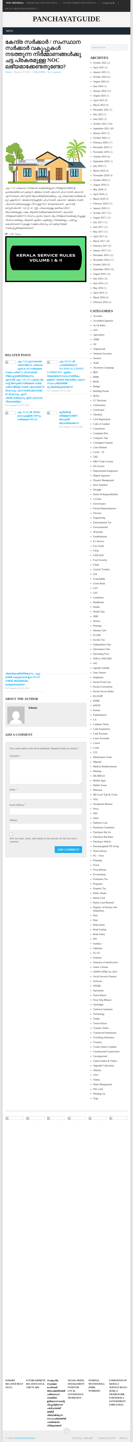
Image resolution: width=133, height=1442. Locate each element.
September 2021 (101, 128)
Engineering (99, 518)
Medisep (97, 771)
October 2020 (100, 138)
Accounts (97, 316)
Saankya (97, 943)
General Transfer (101, 569)
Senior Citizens (100, 967)
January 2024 (99, 91)
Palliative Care (100, 823)
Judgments (98, 677)
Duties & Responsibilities (105, 494)
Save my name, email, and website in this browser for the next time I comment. (43, 840)
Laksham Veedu (101, 724)
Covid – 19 (98, 452)
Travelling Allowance (103, 1037)
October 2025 (100, 63)
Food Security (100, 560)
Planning (97, 860)
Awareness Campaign (103, 367)
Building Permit (101, 391)
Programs (98, 884)
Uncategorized (100, 1056)
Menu (9, 31)
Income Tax (99, 640)
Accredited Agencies (103, 320)
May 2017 (98, 231)
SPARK (97, 986)
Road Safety (99, 934)
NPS (95, 813)
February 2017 (100, 246)
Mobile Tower (100, 785)
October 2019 (100, 156)
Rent (95, 915)
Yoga (95, 1098)
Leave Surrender (101, 738)
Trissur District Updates (105, 1047)
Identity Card (99, 630)
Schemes (97, 957)
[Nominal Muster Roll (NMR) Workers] (97, 1246)
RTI (95, 939)
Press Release (99, 869)
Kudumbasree (100, 715)
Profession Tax (100, 879)
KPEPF (97, 705)
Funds (96, 564)
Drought (97, 489)
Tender (96, 1018)
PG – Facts (98, 855)
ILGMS (97, 635)
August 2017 (99, 217)
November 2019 (101, 152)
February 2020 (100, 142)
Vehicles (97, 1070)
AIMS (96, 339)
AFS (95, 330)
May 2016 (98, 288)
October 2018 (100, 180)
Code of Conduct (101, 424)
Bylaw (96, 396)
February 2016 (100, 302)
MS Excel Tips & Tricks (105, 794)
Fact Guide (98, 546)
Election (97, 513)
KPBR (42, 72)
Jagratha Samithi (101, 668)
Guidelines (98, 597)
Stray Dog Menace (102, 1000)
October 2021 (100, 124)
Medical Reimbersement (105, 766)
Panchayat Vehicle (102, 841)
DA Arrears (98, 466)
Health (96, 607)
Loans (96, 747)
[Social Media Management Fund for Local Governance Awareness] (77, 1246)
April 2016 (98, 292)
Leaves (96, 743)
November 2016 (101, 260)
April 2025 (98, 67)
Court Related (100, 447)
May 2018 (98, 189)
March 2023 (99, 105)
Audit (96, 363)
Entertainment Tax (102, 522)
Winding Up (99, 1093)
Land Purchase (100, 733)
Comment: (15, 755)
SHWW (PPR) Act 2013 (105, 971)
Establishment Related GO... (80, 3)
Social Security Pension (104, 976)
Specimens (98, 990)
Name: (13, 789)
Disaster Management (103, 480)
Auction (97, 358)
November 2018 (101, 175)
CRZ (95, 457)
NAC (95, 799)
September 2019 (101, 161)
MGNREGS (99, 776)
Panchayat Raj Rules (103, 837)
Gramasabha (99, 579)
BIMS (96, 377)
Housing (97, 625)
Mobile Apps (99, 780)
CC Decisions (99, 400)
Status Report (99, 995)
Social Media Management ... (22, 8)
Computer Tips (100, 438)
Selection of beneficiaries (105, 962)
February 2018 (100, 203)
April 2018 (98, 194)
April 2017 (98, 236)
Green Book (99, 583)
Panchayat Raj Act (102, 832)
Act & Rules (99, 325)
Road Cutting (99, 929)
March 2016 (99, 297)
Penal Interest (100, 851)
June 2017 (98, 227)
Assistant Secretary (102, 353)
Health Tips (99, 611)
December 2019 (101, 147)
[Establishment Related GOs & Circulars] (35, 1246)
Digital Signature (101, 475)
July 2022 (98, 114)
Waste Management (102, 1084)
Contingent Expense (103, 442)
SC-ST (96, 953)
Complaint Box (100, 433)
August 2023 (99, 95)
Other (96, 818)
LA (94, 719)
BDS (95, 372)
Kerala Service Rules (103, 691)
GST (95, 588)
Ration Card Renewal (103, 902)
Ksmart (96, 710)
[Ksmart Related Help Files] (15, 1246)
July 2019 (98, 166)
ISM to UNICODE (102, 658)
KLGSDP (98, 696)
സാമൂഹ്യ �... (109, 3)
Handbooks (98, 602)
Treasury (97, 1042)
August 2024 (99, 81)
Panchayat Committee (103, 827)
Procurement (99, 874)
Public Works (99, 893)
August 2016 (99, 274)
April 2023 (98, 100)
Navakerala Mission (102, 804)
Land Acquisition (101, 729)
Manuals (97, 762)
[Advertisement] (45, 100)
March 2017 (99, 241)
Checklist (97, 414)
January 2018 (99, 208)
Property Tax (99, 888)
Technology (99, 1014)
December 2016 (101, 255)
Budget (96, 386)
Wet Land (98, 1089)
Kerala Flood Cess (102, 682)
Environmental (100, 527)
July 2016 (98, 278)
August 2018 (99, 185)
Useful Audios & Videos (105, 1061)
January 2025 (99, 72)
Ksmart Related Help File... (42, 3)
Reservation (99, 925)
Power (96, 865)
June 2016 (98, 283)
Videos (96, 1079)
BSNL (96, 381)
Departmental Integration (105, 471)
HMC (96, 616)
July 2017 (98, 222)
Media (123, 1438)
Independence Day (102, 644)
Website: (14, 820)
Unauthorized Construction (106, 1051)
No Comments (54, 72)
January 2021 (99, 133)
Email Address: (18, 804)
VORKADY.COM (106, 1438)
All (94, 344)
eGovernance (99, 503)
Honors (96, 621)
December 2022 (101, 109)
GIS (95, 574)
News (96, 808)
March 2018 (99, 199)
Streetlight (98, 1004)
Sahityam (97, 948)
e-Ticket (97, 499)
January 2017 (99, 250)
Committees (99, 428)
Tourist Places (100, 1023)
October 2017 (100, 213)
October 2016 (100, 264)
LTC (95, 752)
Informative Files (101, 649)
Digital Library (82, 1438)
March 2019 (99, 170)
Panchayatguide (66, 19)
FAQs (35, 72)
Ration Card (99, 898)
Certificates (98, 410)
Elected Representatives (104, 508)
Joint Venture (99, 672)
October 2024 (100, 77)
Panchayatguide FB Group (106, 846)
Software (97, 981)
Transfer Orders (101, 1028)
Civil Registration (101, 419)
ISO (95, 663)
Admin (8, 72)
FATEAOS (98, 555)
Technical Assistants (103, 1009)
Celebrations (99, 405)
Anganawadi (99, 349)
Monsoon (97, 790)
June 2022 (98, 119)
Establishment (100, 536)
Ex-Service (98, 541)
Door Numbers (100, 485)
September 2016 (101, 269)
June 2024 (98, 86)
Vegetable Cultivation (103, 1065)
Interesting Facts (101, 654)
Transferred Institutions (104, 1032)
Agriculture (98, 335)
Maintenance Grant (102, 757)
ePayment (98, 532)
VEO (95, 1075)
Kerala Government (102, 686)
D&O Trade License (103, 461)
